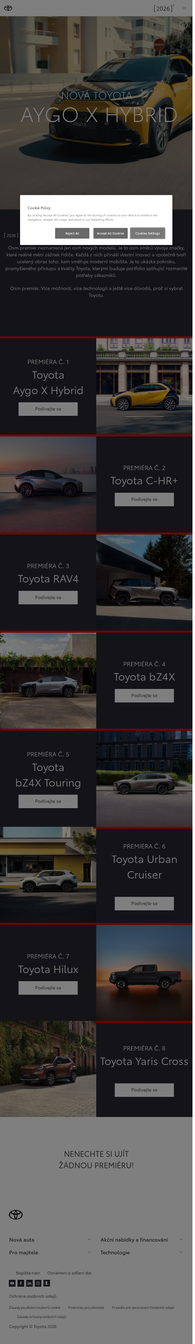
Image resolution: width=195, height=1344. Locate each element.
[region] (96, 220)
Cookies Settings (147, 233)
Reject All (72, 233)
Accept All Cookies (110, 233)
